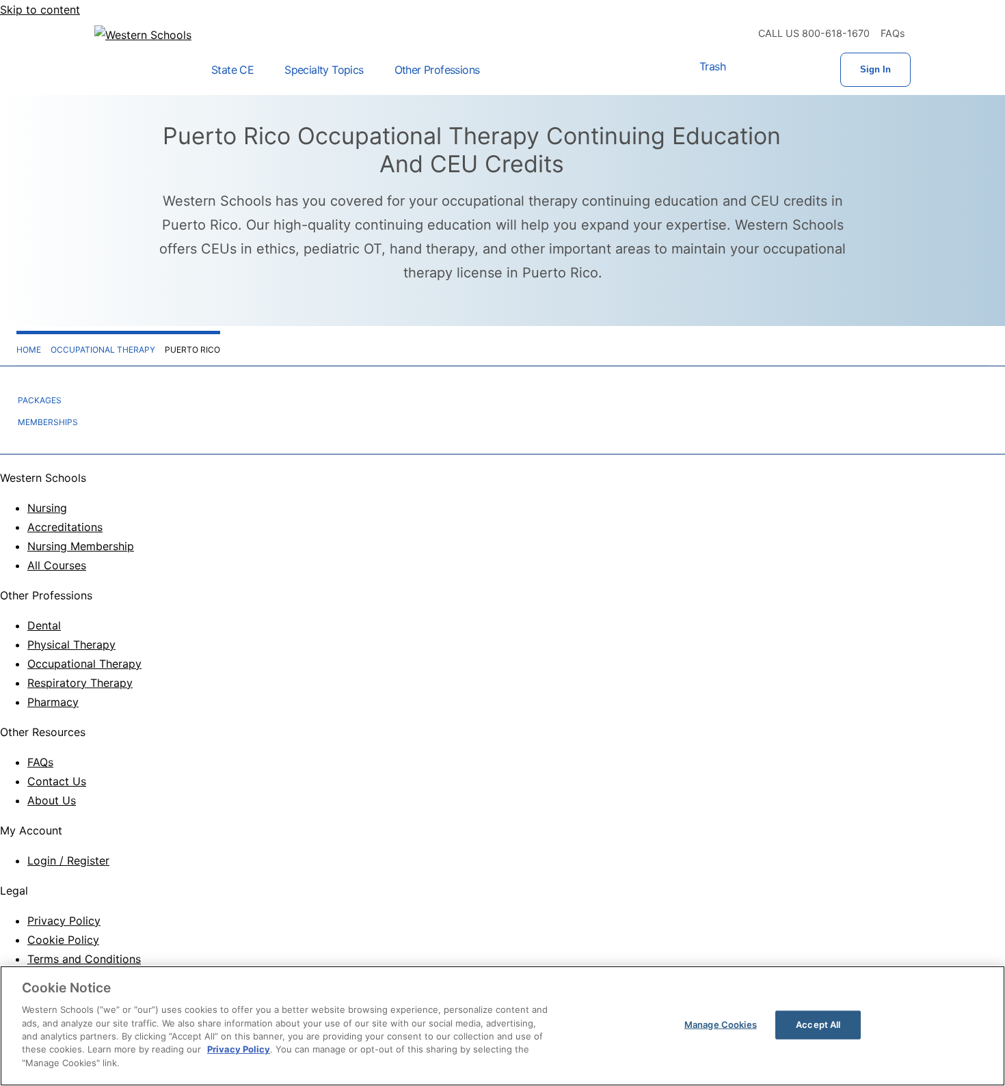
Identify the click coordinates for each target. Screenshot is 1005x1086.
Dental (44, 625)
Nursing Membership (80, 546)
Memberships (48, 422)
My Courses (796, 70)
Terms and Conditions (84, 959)
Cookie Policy (63, 940)
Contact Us (56, 781)
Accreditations (65, 527)
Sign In (875, 69)
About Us (51, 800)
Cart (753, 70)
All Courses (56, 565)
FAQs (893, 33)
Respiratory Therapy (80, 683)
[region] (502, 1026)
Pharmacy (53, 702)
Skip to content (40, 9)
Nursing (47, 508)
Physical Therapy (71, 644)
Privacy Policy (63, 920)
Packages (40, 400)
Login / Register (68, 860)
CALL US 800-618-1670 (814, 33)
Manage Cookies (720, 1024)
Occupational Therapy (84, 663)
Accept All (818, 1024)
